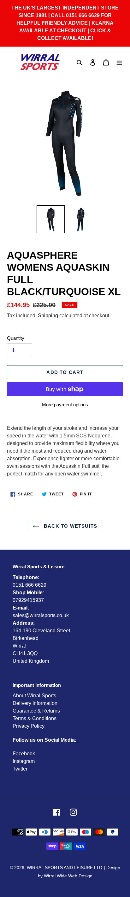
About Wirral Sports (34, 695)
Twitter (20, 768)
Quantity (15, 338)
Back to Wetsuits (69, 526)
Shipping (48, 315)
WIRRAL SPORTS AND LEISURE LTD (64, 867)
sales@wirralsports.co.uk (41, 615)
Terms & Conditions (34, 718)
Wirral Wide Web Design (68, 875)
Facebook (24, 753)
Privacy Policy (28, 726)
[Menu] (119, 62)
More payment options (65, 404)
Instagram (24, 761)
